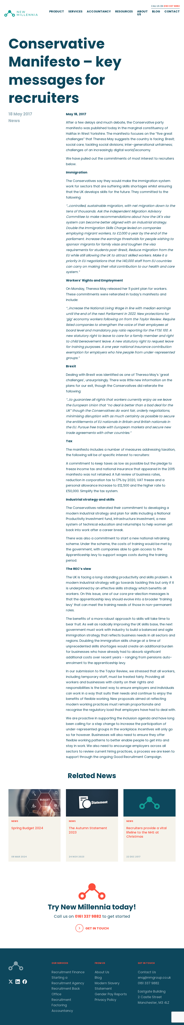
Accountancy (99, 11)
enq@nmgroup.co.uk (154, 977)
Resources (124, 11)
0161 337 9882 (172, 6)
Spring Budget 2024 (27, 828)
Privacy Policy (105, 999)
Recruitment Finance (68, 972)
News (14, 821)
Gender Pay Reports (111, 994)
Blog (156, 11)
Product (56, 11)
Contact (172, 11)
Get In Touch (97, 928)
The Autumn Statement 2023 (88, 830)
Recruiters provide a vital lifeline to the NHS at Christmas (146, 832)
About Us (142, 12)
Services (75, 11)
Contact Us (147, 972)
